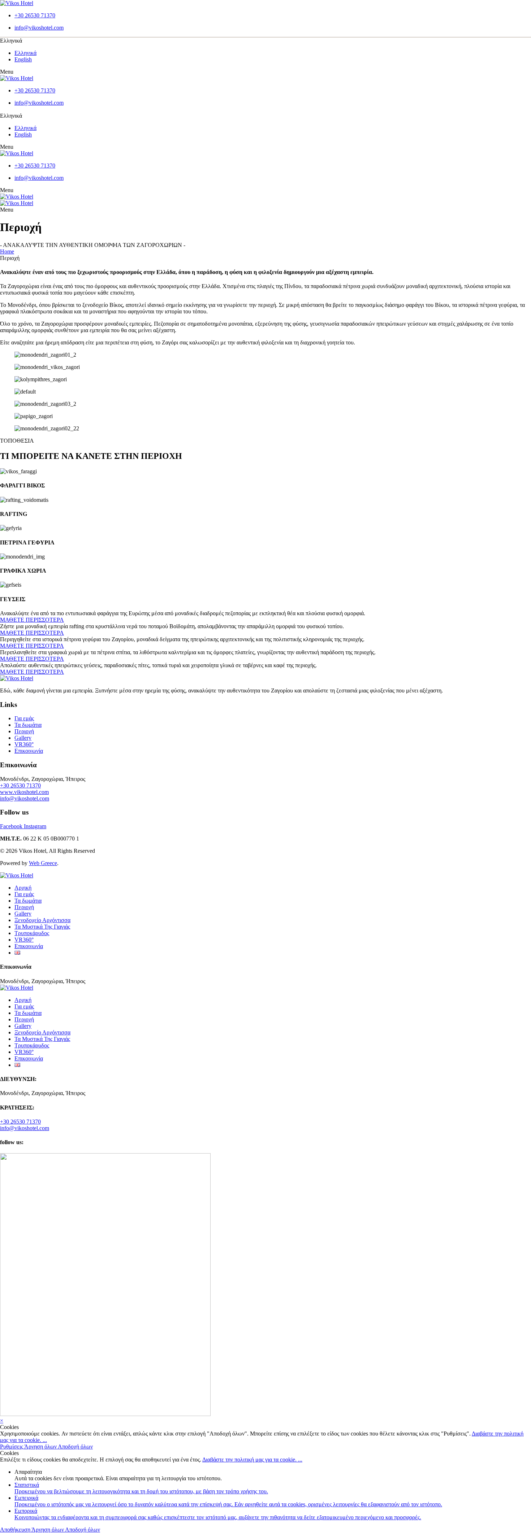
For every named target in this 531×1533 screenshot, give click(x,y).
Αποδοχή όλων (75, 1446)
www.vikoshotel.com (24, 792)
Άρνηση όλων (41, 1446)
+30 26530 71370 (20, 785)
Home (7, 251)
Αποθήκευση (15, 1530)
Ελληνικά (25, 53)
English (23, 59)
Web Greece (43, 863)
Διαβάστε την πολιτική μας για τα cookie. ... (252, 1459)
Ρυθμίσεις (12, 1446)
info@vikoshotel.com (24, 798)
